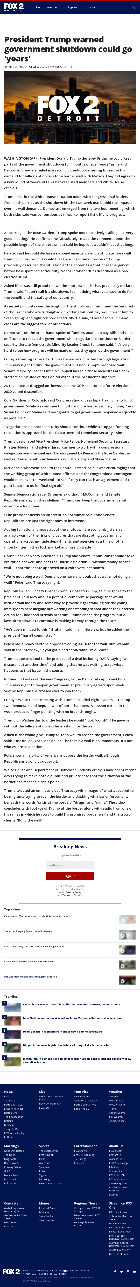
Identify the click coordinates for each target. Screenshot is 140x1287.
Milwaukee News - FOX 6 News (87, 1217)
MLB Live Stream (118, 1223)
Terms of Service (72, 895)
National (8, 1120)
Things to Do (11, 1129)
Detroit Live (10, 1112)
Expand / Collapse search (134, 7)
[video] (127, 919)
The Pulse (9, 1100)
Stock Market (46, 1216)
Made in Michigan (14, 1108)
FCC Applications (118, 1179)
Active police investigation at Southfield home (29, 961)
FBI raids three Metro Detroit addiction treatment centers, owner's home (71, 1004)
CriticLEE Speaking (84, 1154)
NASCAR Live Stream (120, 1227)
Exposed (8, 1226)
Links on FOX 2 (12, 1183)
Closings (113, 1096)
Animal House (116, 1120)
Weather (115, 1092)
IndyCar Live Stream (120, 1231)
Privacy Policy (74, 892)
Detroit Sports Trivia (85, 1104)
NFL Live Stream (118, 1212)
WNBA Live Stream (119, 1250)
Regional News (85, 1203)
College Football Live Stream (120, 1218)
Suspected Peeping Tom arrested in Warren (28, 931)
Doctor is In (10, 1179)
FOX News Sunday (14, 1133)
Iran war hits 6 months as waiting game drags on (30, 976)
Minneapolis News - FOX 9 (85, 1224)
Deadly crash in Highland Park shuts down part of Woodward (63, 1031)
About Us (116, 1146)
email (134, 1271)
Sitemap (113, 1194)
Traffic (112, 1108)
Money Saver (11, 1175)
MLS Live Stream (118, 1254)
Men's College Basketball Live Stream (121, 1237)
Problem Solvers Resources (118, 1189)
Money (44, 1203)
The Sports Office (49, 1150)
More (91, 7)
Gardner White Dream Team (16, 1217)
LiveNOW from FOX (50, 1103)
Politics (8, 1137)
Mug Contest (11, 1159)
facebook (115, 1271)
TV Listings (80, 1159)
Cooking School (12, 1167)
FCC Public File (117, 1175)
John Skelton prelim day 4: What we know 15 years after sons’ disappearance (73, 1018)
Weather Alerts (117, 1104)
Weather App (116, 1100)
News (22, 67)
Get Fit (7, 1171)
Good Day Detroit (14, 1150)
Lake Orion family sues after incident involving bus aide (34, 946)
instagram (128, 1271)
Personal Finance (48, 1208)
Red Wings (45, 1179)
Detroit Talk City (13, 1104)
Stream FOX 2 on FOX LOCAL (51, 1098)
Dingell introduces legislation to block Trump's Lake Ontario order (66, 1045)
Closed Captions (118, 1183)
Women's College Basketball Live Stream (121, 1244)
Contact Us (115, 1154)
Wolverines (45, 1163)
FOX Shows (80, 1150)
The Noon (9, 1154)
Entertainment (85, 1146)
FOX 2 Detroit (10, 67)
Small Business (47, 1220)
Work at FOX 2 (117, 1159)
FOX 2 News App (118, 1163)
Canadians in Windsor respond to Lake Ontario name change (37, 916)
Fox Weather (116, 1116)
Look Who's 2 (81, 1108)
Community (115, 1171)
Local (7, 1096)
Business (9, 1125)
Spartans (44, 1167)
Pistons (43, 1171)
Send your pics (82, 1096)
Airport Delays (117, 1112)
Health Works (11, 1163)
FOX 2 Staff (115, 1150)
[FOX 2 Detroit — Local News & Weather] (15, 7)
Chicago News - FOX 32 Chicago (87, 1210)
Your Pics (81, 1092)
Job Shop (114, 1167)
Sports (44, 1146)
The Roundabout (13, 1116)
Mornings (11, 1146)
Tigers (42, 1175)
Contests (79, 1163)
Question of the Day (85, 1100)
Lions (42, 1159)
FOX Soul (44, 1107)
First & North (46, 1154)
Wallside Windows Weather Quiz (14, 1210)
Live (42, 1092)
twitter (121, 1271)
